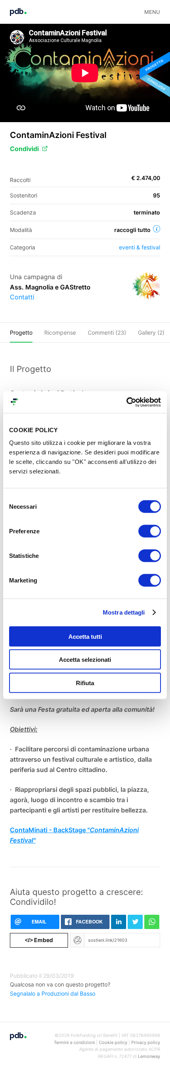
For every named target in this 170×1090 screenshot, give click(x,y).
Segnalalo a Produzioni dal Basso (52, 993)
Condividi (24, 149)
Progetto (21, 332)
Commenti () (107, 332)
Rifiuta (85, 682)
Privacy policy (145, 1042)
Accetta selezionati (85, 659)
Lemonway (149, 1056)
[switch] (149, 531)
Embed (39, 940)
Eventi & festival (139, 247)
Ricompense (60, 332)
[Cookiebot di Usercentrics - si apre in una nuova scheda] (126, 402)
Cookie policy (113, 1042)
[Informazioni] (156, 228)
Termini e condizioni (74, 1042)
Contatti (22, 297)
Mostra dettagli (124, 612)
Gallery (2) (151, 332)
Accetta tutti (85, 636)
